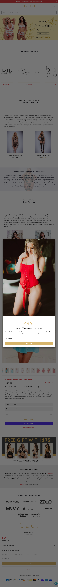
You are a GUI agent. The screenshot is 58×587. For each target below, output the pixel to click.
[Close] (53, 240)
